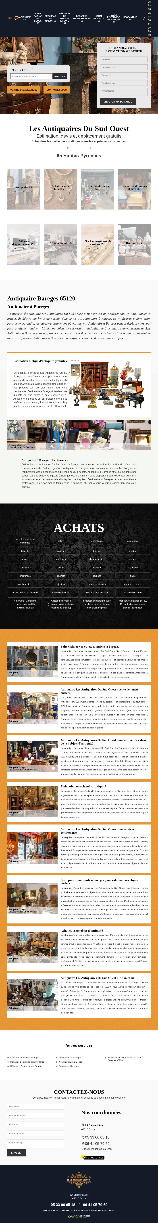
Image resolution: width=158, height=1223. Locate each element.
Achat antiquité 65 (98, 18)
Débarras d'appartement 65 (81, 18)
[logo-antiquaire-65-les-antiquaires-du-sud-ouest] (9, 18)
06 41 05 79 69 (149, 27)
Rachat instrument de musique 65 (113, 18)
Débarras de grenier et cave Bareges (28, 1062)
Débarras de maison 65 (50, 18)
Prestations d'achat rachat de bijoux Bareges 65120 (125, 1058)
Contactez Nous (57, 90)
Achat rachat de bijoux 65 (38, 18)
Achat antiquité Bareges (70, 1062)
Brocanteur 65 (130, 18)
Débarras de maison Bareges (24, 1057)
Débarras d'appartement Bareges (26, 1066)
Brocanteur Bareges (69, 1066)
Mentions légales (103, 1210)
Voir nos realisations (23, 90)
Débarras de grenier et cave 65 (64, 18)
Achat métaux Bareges (70, 1057)
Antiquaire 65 (24, 18)
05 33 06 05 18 (149, 9)
